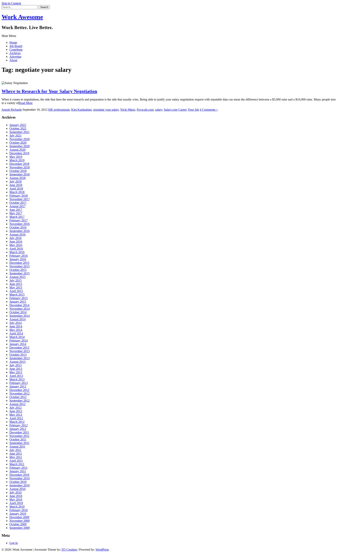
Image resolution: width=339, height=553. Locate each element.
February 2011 (18, 467)
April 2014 (16, 333)
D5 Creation (69, 549)
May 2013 (15, 372)
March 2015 (17, 294)
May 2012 (15, 414)
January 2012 (17, 429)
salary (158, 109)
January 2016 (17, 259)
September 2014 (19, 315)
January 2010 (17, 513)
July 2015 (15, 280)
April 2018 (16, 188)
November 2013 (19, 351)
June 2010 (15, 496)
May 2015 (15, 287)
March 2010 (17, 506)
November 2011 (19, 436)
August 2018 (17, 178)
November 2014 (19, 308)
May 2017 (15, 213)
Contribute (16, 49)
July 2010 (15, 492)
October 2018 (17, 171)
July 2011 (15, 450)
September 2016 (19, 231)
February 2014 (18, 340)
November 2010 (19, 478)
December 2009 (19, 517)
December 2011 (19, 432)
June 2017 (15, 209)
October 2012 (17, 397)
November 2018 (19, 167)
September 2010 (19, 485)
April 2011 (16, 460)
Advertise (15, 56)
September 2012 (19, 400)
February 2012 (18, 425)
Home (13, 42)
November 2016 (19, 224)
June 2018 (15, 185)
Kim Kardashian (81, 109)
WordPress (102, 549)
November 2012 (19, 393)
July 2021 (15, 135)
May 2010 (15, 499)
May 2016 (15, 245)
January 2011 (17, 471)
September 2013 (19, 358)
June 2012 (15, 411)
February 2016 (18, 255)
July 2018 (15, 181)
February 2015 (18, 298)
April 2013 (16, 376)
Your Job (193, 109)
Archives (15, 53)
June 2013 (15, 368)
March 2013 (17, 379)
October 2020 (17, 142)
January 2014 (17, 344)
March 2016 (17, 252)
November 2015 (19, 266)
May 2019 (15, 156)
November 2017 (19, 199)
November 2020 (19, 139)
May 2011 (15, 457)
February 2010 (18, 510)
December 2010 (19, 474)
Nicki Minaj (127, 109)
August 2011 (17, 446)
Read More (26, 103)
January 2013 (17, 386)
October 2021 (17, 128)
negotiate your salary (106, 109)
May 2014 (15, 330)
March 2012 (17, 421)
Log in (13, 543)
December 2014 (19, 305)
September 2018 (19, 174)
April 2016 (16, 248)
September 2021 (19, 132)
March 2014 (17, 337)
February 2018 (18, 195)
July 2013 (15, 365)
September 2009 (19, 527)
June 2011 (15, 453)
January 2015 (17, 301)
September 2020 (19, 146)
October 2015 (17, 269)
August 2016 (17, 234)
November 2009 (19, 520)
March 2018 (17, 192)
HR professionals (59, 109)
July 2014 (15, 322)
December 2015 (19, 262)
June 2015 (15, 284)
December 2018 (19, 163)
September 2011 (19, 443)
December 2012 (19, 390)
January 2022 (17, 125)
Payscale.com (145, 109)
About (13, 60)
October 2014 (17, 312)
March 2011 (16, 464)
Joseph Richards (12, 109)
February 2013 (18, 383)
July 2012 (15, 407)
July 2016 (15, 238)
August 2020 (17, 149)
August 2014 (17, 319)
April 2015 (16, 291)
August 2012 (17, 404)
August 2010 (17, 489)
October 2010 (17, 482)
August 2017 (17, 206)
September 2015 (19, 273)
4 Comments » (209, 109)
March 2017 (17, 216)
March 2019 (17, 160)
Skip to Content (11, 3)
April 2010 (16, 503)
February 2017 (18, 220)
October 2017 (17, 202)
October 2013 (17, 354)
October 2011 (17, 439)
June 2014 (15, 326)
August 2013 (17, 361)
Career (182, 109)
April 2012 (16, 418)
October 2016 (17, 227)
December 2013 (19, 347)
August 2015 (17, 277)
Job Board (15, 46)
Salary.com (171, 109)
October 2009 (17, 524)
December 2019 (19, 153)
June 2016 (15, 241)
